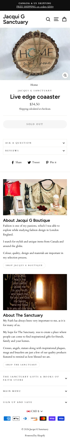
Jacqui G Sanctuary (15, 19)
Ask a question (18, 143)
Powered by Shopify (35, 435)
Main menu (12, 391)
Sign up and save (17, 402)
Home (34, 85)
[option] (35, 5)
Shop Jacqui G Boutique (24, 265)
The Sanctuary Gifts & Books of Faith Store (31, 378)
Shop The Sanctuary (21, 365)
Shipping (23, 109)
